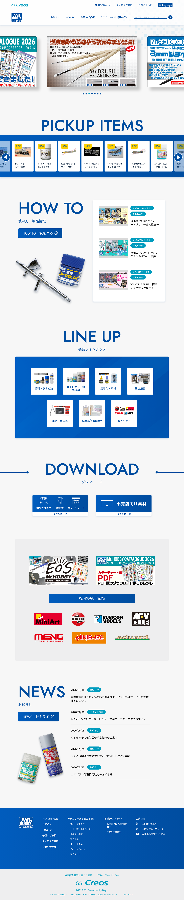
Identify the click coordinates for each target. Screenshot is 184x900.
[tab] (83, 93)
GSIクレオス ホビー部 (152, 828)
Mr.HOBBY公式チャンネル (153, 833)
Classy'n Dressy (77, 849)
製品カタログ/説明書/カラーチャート (117, 825)
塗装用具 (74, 839)
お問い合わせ (145, 5)
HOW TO (70, 17)
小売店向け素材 (114, 831)
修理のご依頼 (88, 17)
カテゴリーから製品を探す (81, 818)
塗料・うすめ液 (77, 823)
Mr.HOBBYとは (103, 5)
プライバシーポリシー (107, 875)
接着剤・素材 (76, 833)
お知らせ (55, 17)
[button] (5, 157)
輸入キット (75, 854)
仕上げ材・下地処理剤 (80, 828)
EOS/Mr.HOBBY (149, 823)
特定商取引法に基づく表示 (78, 875)
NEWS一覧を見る (36, 716)
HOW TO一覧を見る (38, 233)
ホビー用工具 (76, 844)
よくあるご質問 (124, 5)
